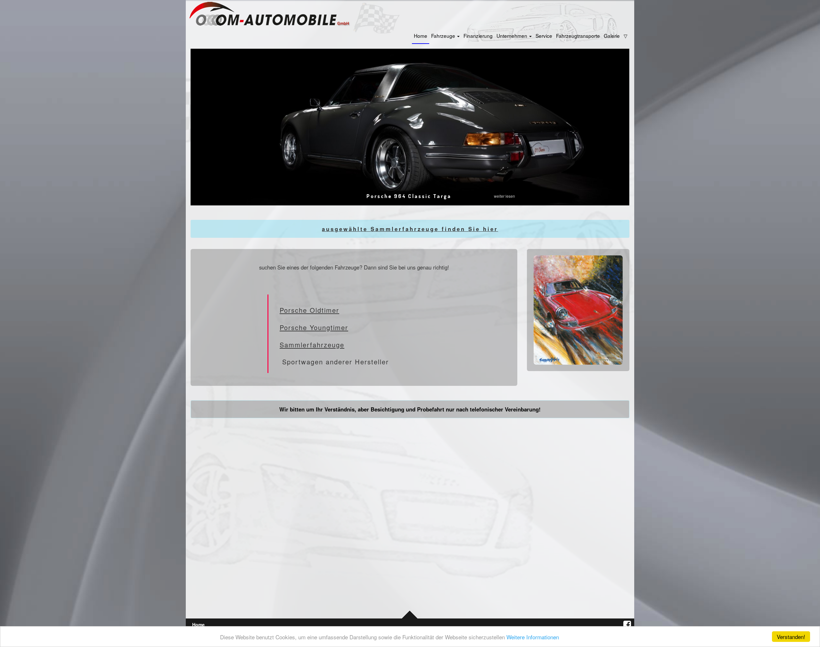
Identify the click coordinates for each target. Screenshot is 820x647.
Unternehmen (512, 35)
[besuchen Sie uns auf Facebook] (624, 624)
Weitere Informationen (532, 637)
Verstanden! (791, 637)
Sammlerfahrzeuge (312, 344)
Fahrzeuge (443, 35)
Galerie (612, 35)
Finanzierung (478, 35)
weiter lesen (504, 196)
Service (544, 35)
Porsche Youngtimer (314, 327)
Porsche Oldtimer (309, 310)
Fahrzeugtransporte (578, 35)
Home (420, 35)
